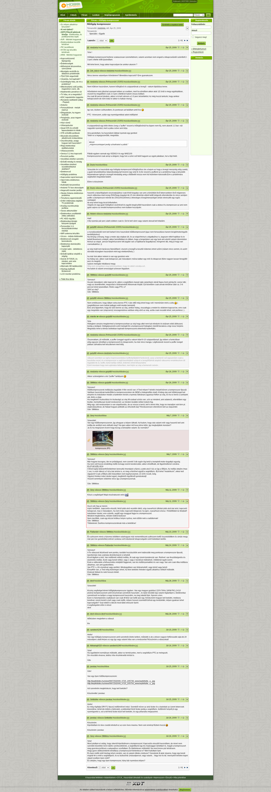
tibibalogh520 (96, 645)
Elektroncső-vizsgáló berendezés (70, 240)
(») (130, 71)
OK (208, 15)
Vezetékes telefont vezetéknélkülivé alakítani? (68, 166)
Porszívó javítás (67, 156)
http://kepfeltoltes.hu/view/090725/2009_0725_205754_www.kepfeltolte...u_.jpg (121, 683)
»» (113, 768)
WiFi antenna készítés (70, 233)
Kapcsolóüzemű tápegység (68, 59)
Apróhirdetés (131, 15)
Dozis (92, 165)
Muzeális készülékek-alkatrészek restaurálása (71, 137)
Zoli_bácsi (94, 71)
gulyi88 (93, 227)
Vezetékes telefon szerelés (72, 159)
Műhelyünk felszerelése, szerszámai (71, 67)
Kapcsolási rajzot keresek (72, 177)
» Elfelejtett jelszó (198, 49)
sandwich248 (96, 630)
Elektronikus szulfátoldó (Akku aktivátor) (71, 214)
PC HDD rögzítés (68, 218)
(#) (88, 47)
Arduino (64, 105)
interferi (93, 316)
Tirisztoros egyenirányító (71, 198)
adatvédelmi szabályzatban (156, 790)
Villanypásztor (67, 125)
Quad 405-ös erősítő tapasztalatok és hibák (71, 129)
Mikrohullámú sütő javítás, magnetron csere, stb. (72, 88)
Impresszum (159, 777)
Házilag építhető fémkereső (68, 270)
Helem (93, 214)
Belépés (201, 43)
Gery (92, 415)
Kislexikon (193, 1)
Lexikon (95, 15)
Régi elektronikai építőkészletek (68, 147)
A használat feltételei (94, 777)
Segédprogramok (112, 15)
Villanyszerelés (67, 151)
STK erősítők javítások (70, 133)
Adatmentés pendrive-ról (71, 92)
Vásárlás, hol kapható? (70, 79)
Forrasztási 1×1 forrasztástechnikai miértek (69, 228)
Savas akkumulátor (69, 211)
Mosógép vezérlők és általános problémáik (70, 72)
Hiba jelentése (179, 777)
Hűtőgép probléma (69, 174)
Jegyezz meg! (200, 37)
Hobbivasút (176, 1)
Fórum (84, 15)
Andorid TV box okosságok (72, 188)
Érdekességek (67, 63)
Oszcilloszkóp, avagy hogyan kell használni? (71, 142)
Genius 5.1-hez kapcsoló (71, 154)
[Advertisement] (202, 107)
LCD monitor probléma (70, 274)
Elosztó (169, 777)
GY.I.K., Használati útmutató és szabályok (134, 777)
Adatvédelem (110, 777)
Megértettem (185, 790)
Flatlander (94, 532)
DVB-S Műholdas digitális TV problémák (72, 202)
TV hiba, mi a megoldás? (71, 94)
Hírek (62, 15)
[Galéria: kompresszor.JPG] (102, 446)
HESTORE (185, 1)
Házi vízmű (65, 123)
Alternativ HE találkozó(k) (71, 266)
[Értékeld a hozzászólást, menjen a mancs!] (179, 48)
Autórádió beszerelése (70, 185)
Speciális (93, 34)
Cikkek (73, 15)
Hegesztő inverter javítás (71, 190)
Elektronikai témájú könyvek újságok (69, 222)
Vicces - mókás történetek (72, 236)
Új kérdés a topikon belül (172, 25)
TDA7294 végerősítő (69, 76)
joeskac (93, 666)
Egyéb (102, 34)
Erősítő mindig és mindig (71, 162)
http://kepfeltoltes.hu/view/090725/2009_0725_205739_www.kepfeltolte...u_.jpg (121, 681)
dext (92, 581)
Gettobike (94, 699)
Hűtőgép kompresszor (99, 24)
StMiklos (93, 275)
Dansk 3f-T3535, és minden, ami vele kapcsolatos (69, 261)
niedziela (101, 28)
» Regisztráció (197, 52)
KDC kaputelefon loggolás (72, 97)
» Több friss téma (66, 279)
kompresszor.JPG (102, 448)
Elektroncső (66, 172)
